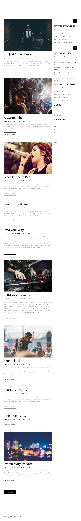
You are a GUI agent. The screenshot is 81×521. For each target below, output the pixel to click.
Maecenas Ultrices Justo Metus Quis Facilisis (63, 68)
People (56, 132)
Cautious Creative (16, 390)
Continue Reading (10, 71)
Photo (56, 136)
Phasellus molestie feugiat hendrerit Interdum (63, 58)
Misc (55, 126)
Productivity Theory (18, 464)
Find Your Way (14, 230)
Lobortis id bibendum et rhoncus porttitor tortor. (65, 63)
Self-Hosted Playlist (17, 295)
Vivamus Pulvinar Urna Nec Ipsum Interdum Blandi (65, 73)
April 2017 (57, 112)
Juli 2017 (56, 108)
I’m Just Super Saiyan (18, 54)
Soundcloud (12, 361)
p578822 (7, 58)
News (29, 58)
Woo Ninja (60, 33)
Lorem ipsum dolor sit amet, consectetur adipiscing (64, 79)
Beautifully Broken (17, 204)
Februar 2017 (58, 115)
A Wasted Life (13, 118)
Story (55, 139)
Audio (29, 180)
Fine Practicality (15, 416)
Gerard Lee (57, 29)
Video (29, 208)
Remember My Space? (67, 29)
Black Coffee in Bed (17, 177)
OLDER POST (10, 492)
